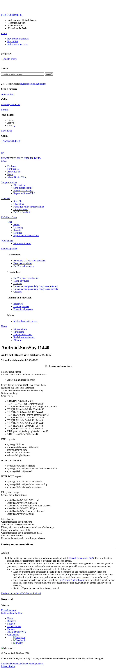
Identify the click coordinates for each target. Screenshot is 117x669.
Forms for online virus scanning (28, 206)
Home (10, 618)
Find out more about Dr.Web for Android (21, 593)
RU (3, 158)
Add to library (10, 59)
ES (15, 158)
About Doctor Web (16, 177)
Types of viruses (21, 280)
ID (39, 158)
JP (24, 158)
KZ (28, 158)
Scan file (17, 201)
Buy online (12, 41)
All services (19, 185)
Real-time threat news (23, 337)
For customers (14, 626)
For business (13, 169)
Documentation (15, 25)
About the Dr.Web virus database (29, 260)
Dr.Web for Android (81, 558)
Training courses (21, 306)
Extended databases (22, 263)
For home (12, 166)
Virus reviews (20, 329)
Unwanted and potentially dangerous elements (35, 289)
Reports (17, 230)
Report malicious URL (24, 193)
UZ (32, 158)
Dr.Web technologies (23, 266)
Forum (4, 109)
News (10, 174)
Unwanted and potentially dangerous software (35, 286)
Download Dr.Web (17, 28)
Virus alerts (18, 331)
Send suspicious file (22, 187)
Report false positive (23, 190)
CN (7, 158)
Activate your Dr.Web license (22, 20)
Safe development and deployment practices (22, 663)
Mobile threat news (22, 334)
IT (22, 158)
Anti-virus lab (14, 171)
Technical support (16, 22)
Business (11, 621)
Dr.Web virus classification (26, 278)
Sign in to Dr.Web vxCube (26, 235)
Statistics (17, 232)
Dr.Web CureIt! (20, 209)
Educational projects (23, 309)
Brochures (18, 303)
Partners (11, 629)
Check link (18, 204)
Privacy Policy (8, 666)
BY (36, 158)
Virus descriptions (22, 243)
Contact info (13, 634)
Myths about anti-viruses (25, 321)
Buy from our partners (18, 38)
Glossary (17, 291)
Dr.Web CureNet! (21, 212)
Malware (17, 283)
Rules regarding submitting (33, 83)
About (16, 224)
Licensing (18, 227)
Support (11, 623)
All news (17, 340)
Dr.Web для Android (71, 580)
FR (19, 158)
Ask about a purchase (17, 44)
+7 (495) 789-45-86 (10, 104)
